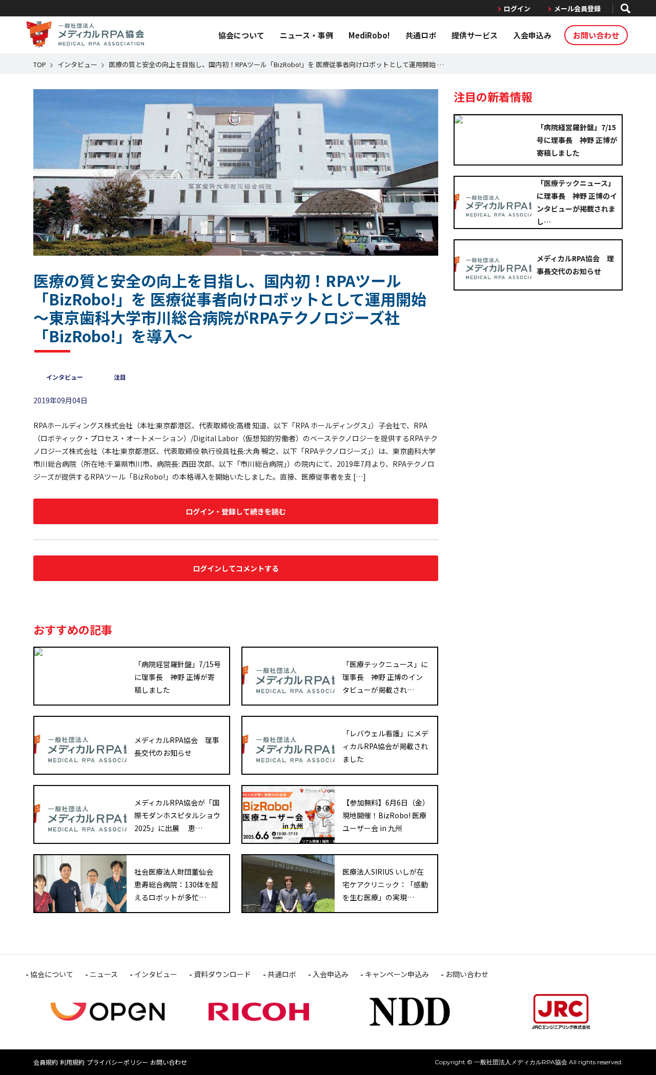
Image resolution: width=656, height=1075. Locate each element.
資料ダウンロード (222, 974)
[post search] (625, 8)
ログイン (517, 8)
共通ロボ (420, 35)
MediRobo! (369, 35)
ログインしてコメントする (236, 568)
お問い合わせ (596, 35)
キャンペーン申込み (397, 974)
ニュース (104, 974)
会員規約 (45, 1062)
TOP (39, 64)
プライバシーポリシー (117, 1062)
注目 (120, 377)
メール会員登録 (577, 8)
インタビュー (77, 64)
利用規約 (72, 1062)
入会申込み (532, 35)
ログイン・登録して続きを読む (236, 511)
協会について (241, 35)
